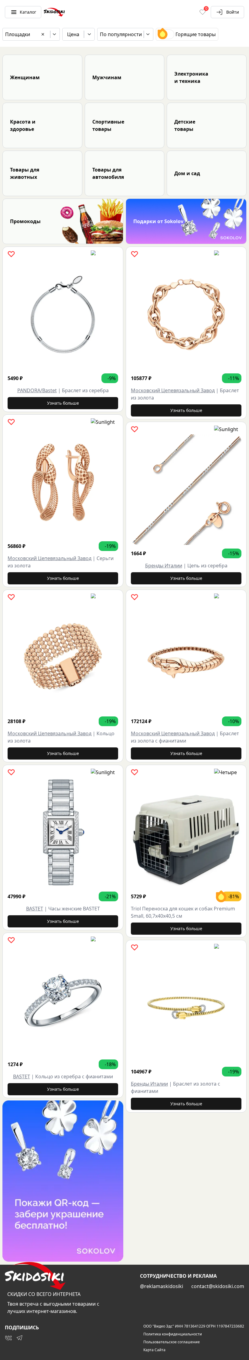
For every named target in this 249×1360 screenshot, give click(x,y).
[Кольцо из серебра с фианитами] (63, 1000)
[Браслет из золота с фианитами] (186, 657)
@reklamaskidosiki (161, 1286)
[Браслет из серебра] (63, 314)
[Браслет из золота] (186, 314)
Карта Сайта (154, 1350)
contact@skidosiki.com (217, 1286)
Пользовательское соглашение (171, 1342)
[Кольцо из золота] (63, 657)
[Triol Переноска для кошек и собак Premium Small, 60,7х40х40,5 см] (186, 832)
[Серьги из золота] (63, 482)
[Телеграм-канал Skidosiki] (19, 1337)
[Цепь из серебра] (186, 489)
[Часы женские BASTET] (63, 832)
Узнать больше (63, 403)
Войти (232, 12)
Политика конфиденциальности (172, 1334)
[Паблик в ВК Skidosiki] (8, 1337)
